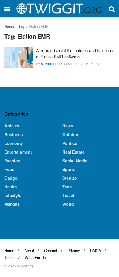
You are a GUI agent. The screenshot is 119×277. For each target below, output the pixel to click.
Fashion (12, 160)
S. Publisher (51, 64)
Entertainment (18, 152)
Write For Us (35, 257)
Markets (12, 204)
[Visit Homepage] (59, 8)
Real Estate (73, 152)
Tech (67, 186)
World (68, 204)
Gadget (11, 178)
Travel (68, 195)
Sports (68, 169)
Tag (21, 26)
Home (9, 26)
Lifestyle (12, 195)
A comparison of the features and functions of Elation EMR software (74, 53)
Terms (9, 257)
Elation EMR (39, 26)
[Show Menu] (7, 8)
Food (9, 169)
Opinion (70, 134)
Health (10, 186)
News (67, 126)
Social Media (75, 160)
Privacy (73, 250)
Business (13, 134)
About (29, 250)
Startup (69, 178)
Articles (11, 126)
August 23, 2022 (80, 64)
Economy (13, 143)
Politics (69, 143)
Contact (50, 250)
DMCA (95, 250)
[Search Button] (112, 8)
